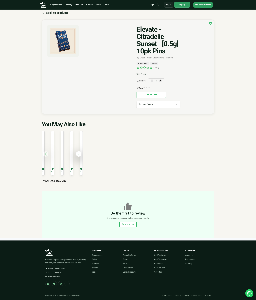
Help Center (128, 268)
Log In (168, 5)
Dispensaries (56, 5)
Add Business (160, 255)
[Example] (210, 23)
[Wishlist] (152, 4)
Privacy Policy (167, 295)
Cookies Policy (196, 295)
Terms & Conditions (182, 295)
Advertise (158, 272)
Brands (89, 5)
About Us (189, 255)
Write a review (128, 224)
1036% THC (143, 63)
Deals (98, 5)
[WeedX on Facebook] (54, 283)
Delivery (68, 5)
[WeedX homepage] (43, 5)
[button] (158, 104)
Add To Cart (151, 95)
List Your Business (203, 5)
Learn (106, 5)
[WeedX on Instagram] (60, 283)
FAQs (125, 264)
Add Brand (158, 264)
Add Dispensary (160, 259)
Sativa (154, 63)
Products (79, 5)
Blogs (125, 259)
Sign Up (182, 5)
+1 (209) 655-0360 (55, 273)
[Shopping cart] (158, 4)
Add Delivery (159, 268)
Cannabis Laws (129, 272)
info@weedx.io (54, 277)
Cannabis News (129, 255)
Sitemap (189, 264)
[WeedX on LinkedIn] (47, 283)
